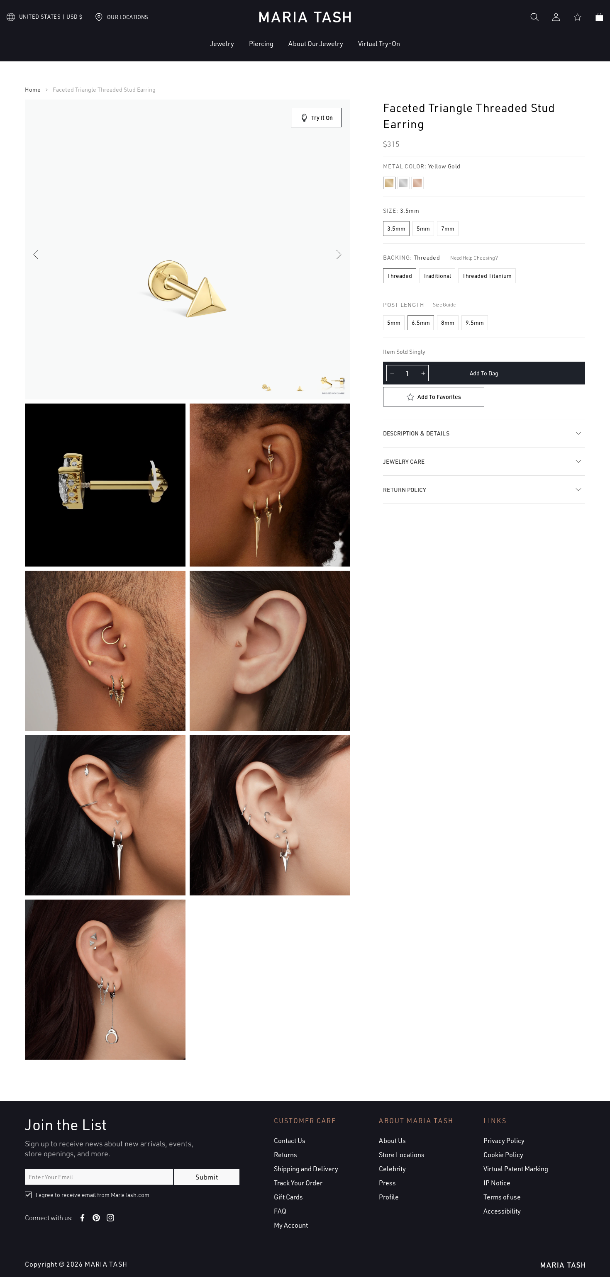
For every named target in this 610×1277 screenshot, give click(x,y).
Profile (389, 1197)
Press (387, 1183)
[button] (197, 50)
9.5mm (475, 322)
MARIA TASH (106, 1264)
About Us (392, 1140)
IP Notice (496, 1183)
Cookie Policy (503, 1155)
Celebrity (392, 1169)
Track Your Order (298, 1183)
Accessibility (502, 1211)
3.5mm (396, 228)
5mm (423, 228)
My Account (291, 1225)
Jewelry (222, 43)
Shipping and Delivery (306, 1169)
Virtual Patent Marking (515, 1169)
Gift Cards (288, 1197)
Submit (206, 1177)
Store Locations (402, 1155)
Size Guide (444, 305)
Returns (285, 1155)
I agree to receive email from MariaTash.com (92, 1194)
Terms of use (502, 1197)
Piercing (261, 43)
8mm (447, 322)
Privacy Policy (504, 1140)
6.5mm (421, 322)
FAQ (280, 1211)
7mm (447, 228)
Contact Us (289, 1140)
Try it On (322, 117)
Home (33, 89)
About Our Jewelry (315, 43)
